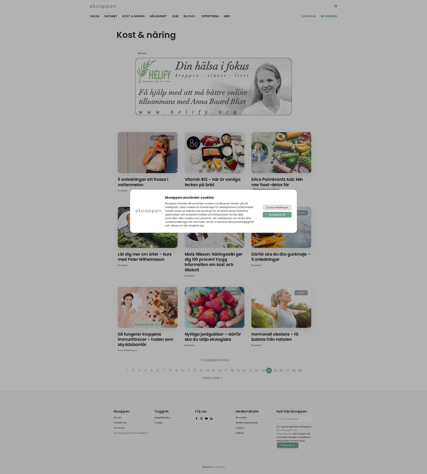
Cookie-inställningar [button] (277, 207)
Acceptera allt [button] (277, 214)
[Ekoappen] (148, 211)
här (202, 225)
